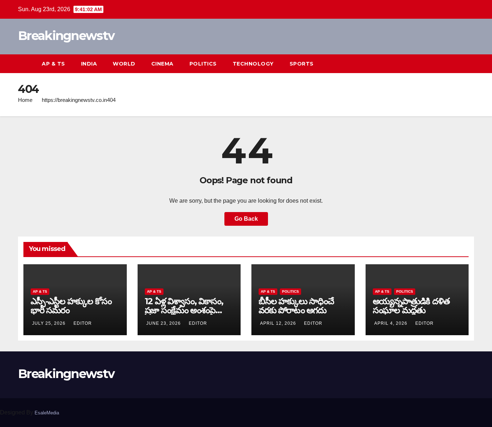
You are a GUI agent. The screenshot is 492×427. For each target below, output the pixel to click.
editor (82, 323)
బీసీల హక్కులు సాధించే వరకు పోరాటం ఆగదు (296, 305)
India (89, 63)
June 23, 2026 (164, 323)
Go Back (246, 219)
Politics (203, 63)
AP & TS (53, 63)
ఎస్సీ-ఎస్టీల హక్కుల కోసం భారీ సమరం (71, 305)
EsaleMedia (47, 412)
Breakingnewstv (66, 35)
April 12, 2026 (279, 323)
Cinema (162, 63)
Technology (253, 63)
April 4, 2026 (391, 323)
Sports (302, 63)
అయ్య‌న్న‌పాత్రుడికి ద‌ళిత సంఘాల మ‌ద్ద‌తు (411, 305)
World (124, 63)
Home (25, 100)
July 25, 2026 (49, 323)
